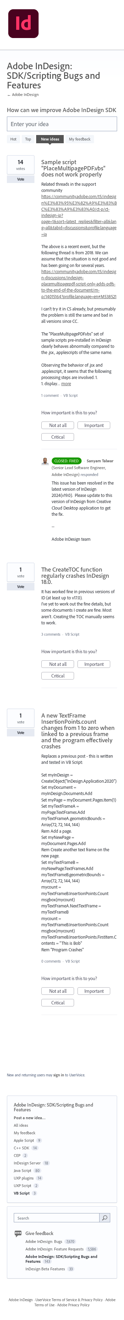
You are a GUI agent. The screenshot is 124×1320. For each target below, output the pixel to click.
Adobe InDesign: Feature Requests (55, 1248)
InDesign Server (27, 1162)
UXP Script (22, 1185)
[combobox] (58, 1217)
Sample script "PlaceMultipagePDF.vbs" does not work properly (73, 168)
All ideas (21, 1125)
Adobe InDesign (21, 1299)
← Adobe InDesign (23, 94)
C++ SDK (21, 1147)
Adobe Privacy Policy (73, 1305)
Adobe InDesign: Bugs (44, 1241)
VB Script (70, 395)
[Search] (104, 1217)
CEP (17, 1155)
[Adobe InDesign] (23, 25)
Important (97, 425)
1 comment (50, 395)
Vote (20, 179)
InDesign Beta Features (45, 1268)
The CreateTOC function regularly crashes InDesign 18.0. (75, 575)
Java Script (22, 1170)
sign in (58, 1075)
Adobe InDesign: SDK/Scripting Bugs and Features (61, 1259)
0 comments (51, 961)
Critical (62, 437)
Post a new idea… (29, 1117)
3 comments (50, 634)
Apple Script (24, 1140)
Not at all (61, 425)
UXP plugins (24, 1178)
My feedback (80, 139)
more (66, 383)
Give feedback (39, 1233)
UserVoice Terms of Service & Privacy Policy (69, 1299)
